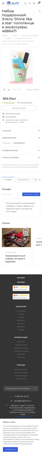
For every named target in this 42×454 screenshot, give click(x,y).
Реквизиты (21, 354)
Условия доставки (21, 348)
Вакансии (21, 320)
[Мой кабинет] (34, 3)
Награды (21, 329)
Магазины (21, 342)
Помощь (21, 365)
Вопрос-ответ (21, 379)
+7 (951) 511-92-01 (21, 396)
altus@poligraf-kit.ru (22, 401)
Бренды (21, 282)
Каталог (21, 278)
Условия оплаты (21, 345)
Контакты (21, 323)
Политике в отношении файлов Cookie (17, 444)
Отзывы (8, 180)
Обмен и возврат (21, 376)
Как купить (23, 180)
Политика (21, 357)
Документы (21, 326)
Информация (21, 337)
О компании (21, 311)
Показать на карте (23, 417)
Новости (21, 314)
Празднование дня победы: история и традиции (15, 259)
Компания (21, 306)
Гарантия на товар (21, 351)
